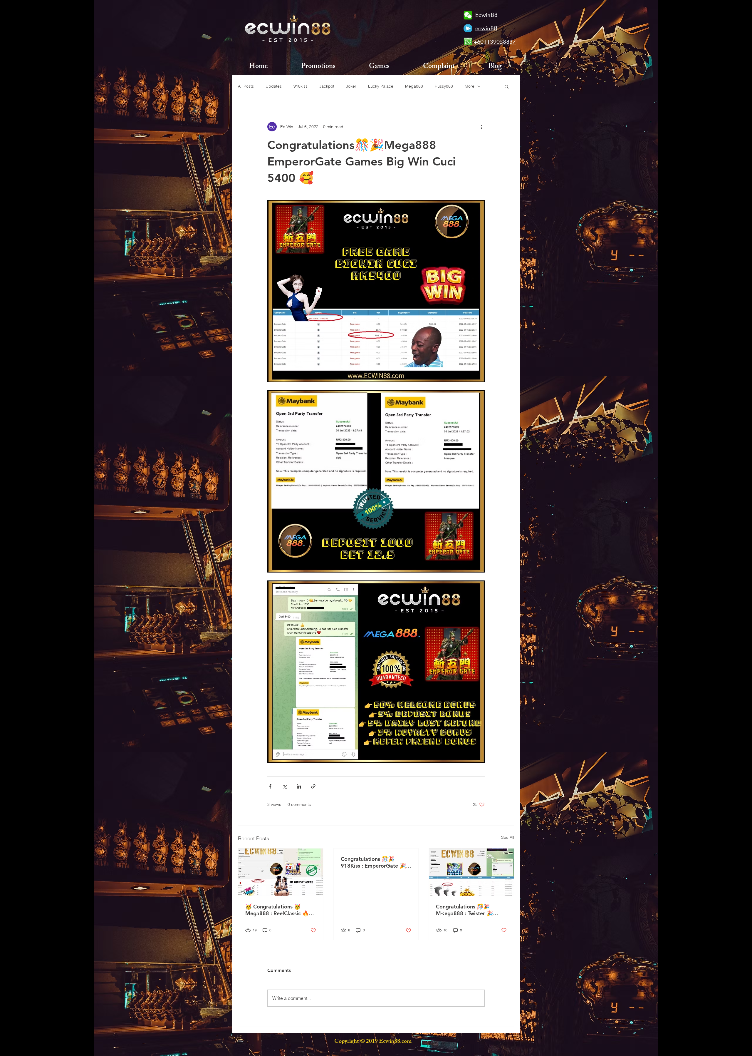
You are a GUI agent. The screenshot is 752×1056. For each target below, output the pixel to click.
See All (507, 837)
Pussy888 (444, 86)
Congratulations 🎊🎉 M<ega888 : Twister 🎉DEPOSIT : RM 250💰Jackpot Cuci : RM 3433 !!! (468, 910)
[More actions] (481, 126)
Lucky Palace (380, 86)
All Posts (246, 86)
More (469, 86)
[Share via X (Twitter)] (284, 786)
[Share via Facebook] (270, 786)
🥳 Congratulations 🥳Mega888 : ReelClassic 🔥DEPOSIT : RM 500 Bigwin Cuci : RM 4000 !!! (277, 910)
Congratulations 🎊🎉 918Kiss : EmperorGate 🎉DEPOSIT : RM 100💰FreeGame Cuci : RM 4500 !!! (376, 862)
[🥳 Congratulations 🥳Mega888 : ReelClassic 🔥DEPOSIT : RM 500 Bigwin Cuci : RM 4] (280, 872)
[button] (506, 86)
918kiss (300, 86)
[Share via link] (313, 786)
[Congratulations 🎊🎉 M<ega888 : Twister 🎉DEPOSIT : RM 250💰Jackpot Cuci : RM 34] (471, 872)
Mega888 (414, 86)
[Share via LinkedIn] (299, 786)
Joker (351, 86)
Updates (274, 86)
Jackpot (326, 86)
